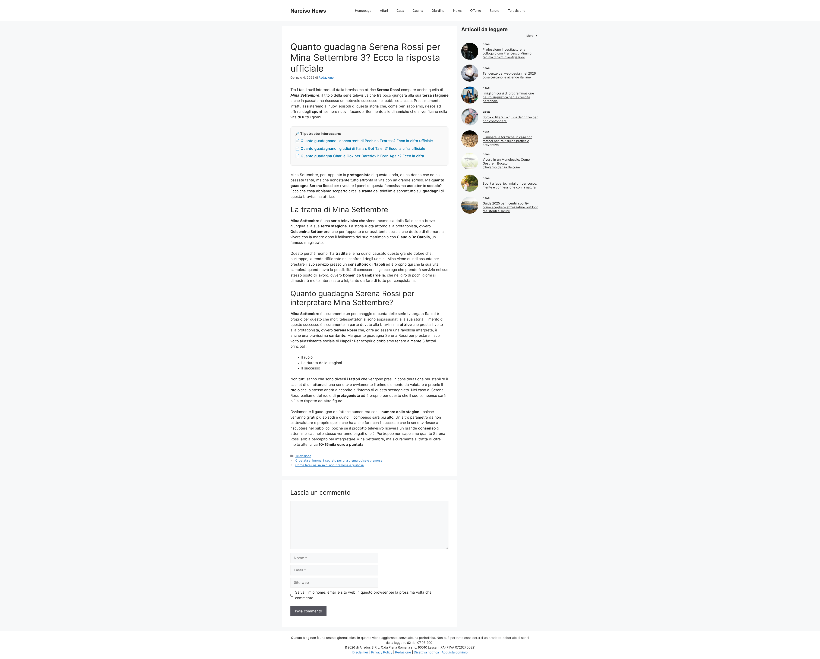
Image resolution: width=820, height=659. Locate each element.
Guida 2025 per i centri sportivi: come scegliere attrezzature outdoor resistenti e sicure (510, 207)
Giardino (438, 11)
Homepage (363, 11)
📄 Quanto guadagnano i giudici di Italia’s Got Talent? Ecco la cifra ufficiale (360, 148)
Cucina (418, 11)
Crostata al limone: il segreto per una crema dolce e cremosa (338, 460)
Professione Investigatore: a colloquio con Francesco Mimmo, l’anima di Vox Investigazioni (507, 53)
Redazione (403, 652)
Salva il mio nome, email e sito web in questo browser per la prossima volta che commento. (363, 595)
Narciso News (308, 10)
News (457, 11)
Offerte (475, 11)
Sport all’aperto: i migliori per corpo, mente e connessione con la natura (510, 185)
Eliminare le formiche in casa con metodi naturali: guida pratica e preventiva (507, 141)
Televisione (516, 11)
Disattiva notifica (426, 652)
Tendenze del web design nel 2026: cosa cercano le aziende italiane (510, 75)
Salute (494, 11)
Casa (400, 11)
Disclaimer (360, 652)
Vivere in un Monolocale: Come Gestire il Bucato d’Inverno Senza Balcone (506, 163)
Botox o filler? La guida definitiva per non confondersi (510, 119)
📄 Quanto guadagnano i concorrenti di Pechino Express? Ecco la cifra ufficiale (364, 141)
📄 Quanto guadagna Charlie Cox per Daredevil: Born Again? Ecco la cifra (359, 156)
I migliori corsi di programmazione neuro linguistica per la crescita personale (508, 97)
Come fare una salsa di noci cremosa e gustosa (329, 465)
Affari (384, 11)
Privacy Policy (381, 652)
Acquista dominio (455, 652)
